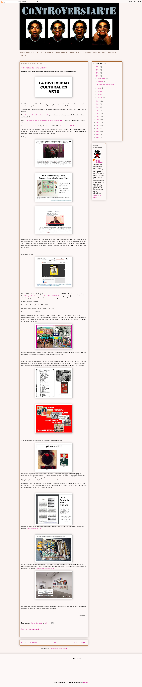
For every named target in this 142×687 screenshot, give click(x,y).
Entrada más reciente (29, 642)
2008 (98, 134)
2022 (98, 73)
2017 (98, 110)
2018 (98, 107)
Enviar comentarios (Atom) (58, 648)
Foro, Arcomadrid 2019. (67, 126)
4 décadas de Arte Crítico (106, 84)
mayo (100, 91)
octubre (101, 81)
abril (99, 94)
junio (100, 88)
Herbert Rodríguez (99, 161)
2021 (98, 76)
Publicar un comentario (31, 633)
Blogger (85, 682)
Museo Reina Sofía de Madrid (45, 568)
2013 (98, 122)
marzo (100, 97)
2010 (98, 131)
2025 (98, 67)
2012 (98, 125)
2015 (98, 116)
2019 (98, 104)
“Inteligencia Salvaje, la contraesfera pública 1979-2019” (42, 296)
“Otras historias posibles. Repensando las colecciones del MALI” (44, 120)
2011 (98, 128)
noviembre (102, 78)
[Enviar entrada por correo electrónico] (52, 623)
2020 (98, 101)
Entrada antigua (80, 642)
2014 (98, 119)
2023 (98, 70)
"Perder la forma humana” (34, 528)
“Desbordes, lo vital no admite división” (37, 115)
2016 (98, 113)
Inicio (56, 642)
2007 (98, 137)
